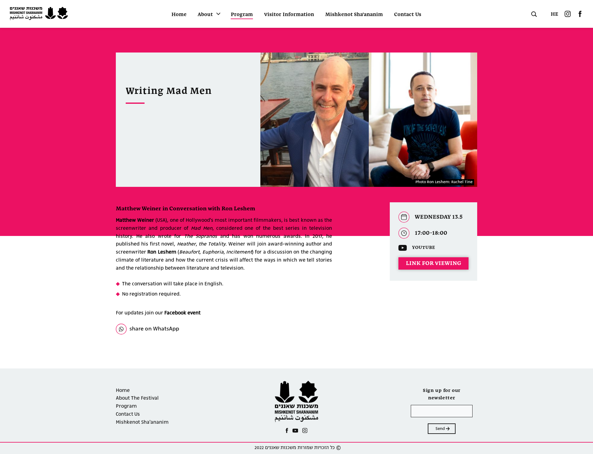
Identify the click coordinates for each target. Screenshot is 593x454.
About (205, 15)
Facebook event (182, 313)
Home (179, 15)
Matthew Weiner (135, 220)
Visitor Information (289, 15)
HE (554, 14)
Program (242, 15)
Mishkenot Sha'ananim (354, 15)
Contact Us (407, 15)
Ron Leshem (161, 252)
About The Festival (137, 398)
